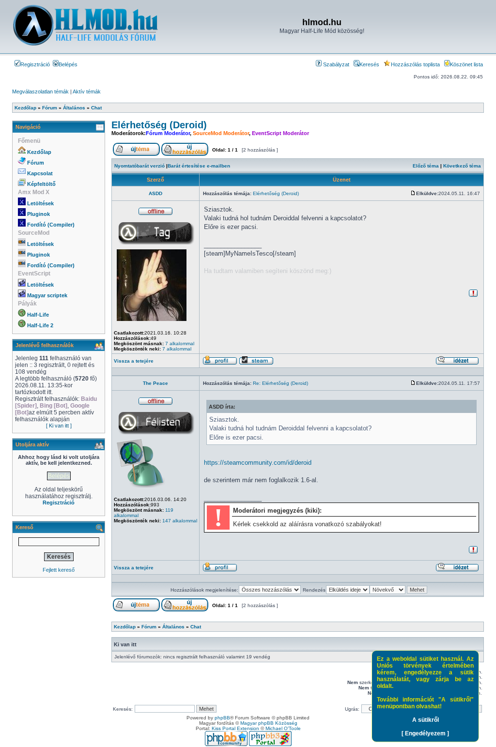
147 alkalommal (179, 520)
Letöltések (40, 203)
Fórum (35, 163)
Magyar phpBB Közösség (268, 723)
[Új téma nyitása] (136, 154)
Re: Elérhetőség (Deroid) (280, 383)
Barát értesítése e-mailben (199, 165)
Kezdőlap (39, 152)
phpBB (222, 717)
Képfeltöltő (41, 184)
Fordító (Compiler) (51, 225)
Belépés (68, 64)
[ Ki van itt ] (59, 425)
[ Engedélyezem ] (425, 733)
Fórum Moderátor (168, 133)
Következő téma (462, 165)
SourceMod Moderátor (221, 133)
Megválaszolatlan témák (40, 91)
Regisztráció (35, 64)
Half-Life (38, 315)
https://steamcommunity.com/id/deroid (257, 462)
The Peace (155, 383)
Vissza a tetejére (134, 361)
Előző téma (426, 165)
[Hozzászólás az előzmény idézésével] (457, 363)
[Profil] (219, 363)
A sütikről (425, 720)
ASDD (155, 193)
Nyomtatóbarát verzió (139, 165)
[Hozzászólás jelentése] (473, 295)
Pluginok (38, 214)
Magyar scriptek (47, 295)
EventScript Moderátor (280, 133)
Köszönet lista (466, 64)
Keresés (369, 64)
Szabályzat (335, 64)
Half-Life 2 (40, 325)
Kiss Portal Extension (235, 728)
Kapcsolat (40, 173)
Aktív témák (87, 91)
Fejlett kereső (59, 570)
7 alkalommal (179, 343)
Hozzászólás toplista (415, 64)
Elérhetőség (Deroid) (159, 125)
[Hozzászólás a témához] (184, 154)
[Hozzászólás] (413, 193)
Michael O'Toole (283, 728)
